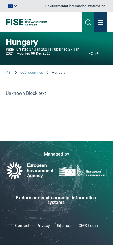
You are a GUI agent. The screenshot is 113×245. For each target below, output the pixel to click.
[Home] (9, 73)
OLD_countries (31, 73)
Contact (22, 225)
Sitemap (64, 225)
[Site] (38, 22)
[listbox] (75, 6)
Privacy (43, 225)
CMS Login (88, 225)
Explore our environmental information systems (56, 200)
